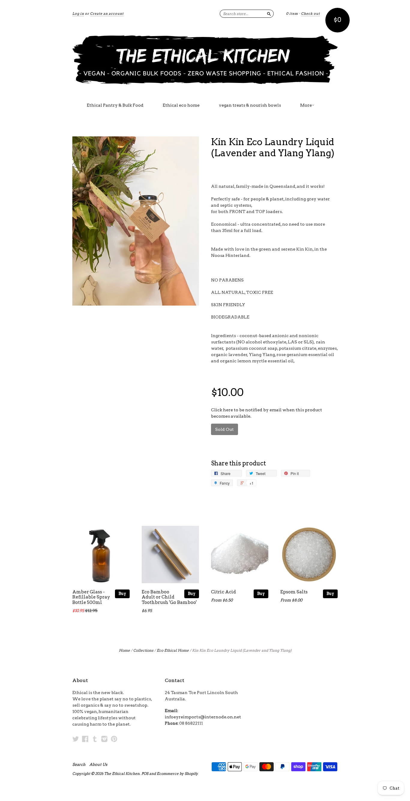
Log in (78, 13)
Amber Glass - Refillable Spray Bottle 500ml (91, 597)
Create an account (107, 13)
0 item (292, 13)
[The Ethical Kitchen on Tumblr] (95, 738)
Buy (122, 593)
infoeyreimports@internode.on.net (203, 716)
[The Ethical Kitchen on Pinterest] (114, 738)
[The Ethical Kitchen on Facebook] (85, 738)
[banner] (205, 59)
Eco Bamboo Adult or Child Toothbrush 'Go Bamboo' (169, 597)
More (306, 105)
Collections (143, 650)
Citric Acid (223, 592)
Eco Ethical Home (173, 650)
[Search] (269, 13)
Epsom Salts (294, 592)
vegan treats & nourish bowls (250, 105)
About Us (98, 765)
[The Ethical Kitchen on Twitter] (75, 738)
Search (79, 765)
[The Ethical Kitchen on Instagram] (104, 738)
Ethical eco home (181, 105)
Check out (310, 13)
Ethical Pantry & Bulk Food (115, 105)
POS (144, 773)
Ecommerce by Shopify (177, 773)
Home (124, 650)
